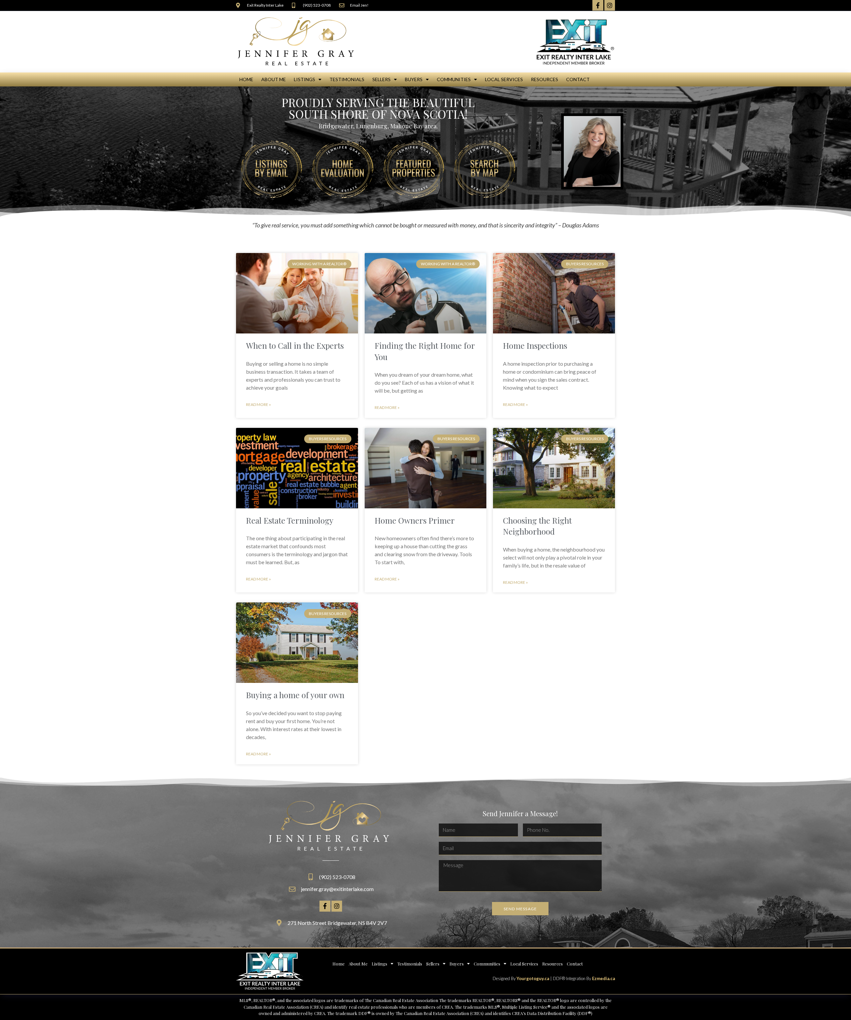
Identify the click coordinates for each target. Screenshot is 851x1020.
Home (246, 79)
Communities (454, 79)
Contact (578, 79)
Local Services (504, 79)
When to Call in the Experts (295, 345)
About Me (273, 79)
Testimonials (346, 79)
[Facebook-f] (597, 5)
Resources (544, 79)
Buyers (414, 79)
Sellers (381, 79)
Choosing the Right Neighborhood (537, 526)
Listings (304, 79)
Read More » (258, 404)
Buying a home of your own (295, 695)
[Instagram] (609, 5)
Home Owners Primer (415, 520)
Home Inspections (535, 345)
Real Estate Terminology (289, 520)
